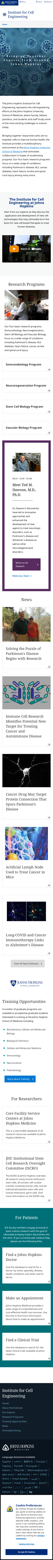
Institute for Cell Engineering (21, 14)
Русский (18, 1466)
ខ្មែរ (15, 1491)
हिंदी (36, 1487)
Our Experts (8, 1412)
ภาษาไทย (7, 1487)
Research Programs (12, 1416)
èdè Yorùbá (24, 1474)
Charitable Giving (11, 1430)
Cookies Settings (26, 1544)
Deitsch (6, 1491)
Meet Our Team (20, 575)
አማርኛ (17, 1461)
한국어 (5, 1478)
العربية (34, 1478)
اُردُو (18, 1487)
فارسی (27, 1487)
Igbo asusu (8, 1474)
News (5, 1425)
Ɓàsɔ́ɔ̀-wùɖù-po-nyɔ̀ (37, 1470)
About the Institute (12, 1407)
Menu (22, 2)
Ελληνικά (29, 1482)
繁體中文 (28, 1461)
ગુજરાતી (42, 1482)
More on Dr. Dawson (22, 564)
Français (40, 1461)
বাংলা (35, 1474)
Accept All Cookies (26, 1552)
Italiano (6, 1470)
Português (31, 1466)
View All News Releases (26, 963)
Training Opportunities (14, 1421)
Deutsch (6, 1482)
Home (4, 24)
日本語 (43, 1474)
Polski (18, 1482)
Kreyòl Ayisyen (20, 1478)
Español (6, 1461)
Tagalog (6, 1466)
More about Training (18, 1079)
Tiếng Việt (19, 1470)
